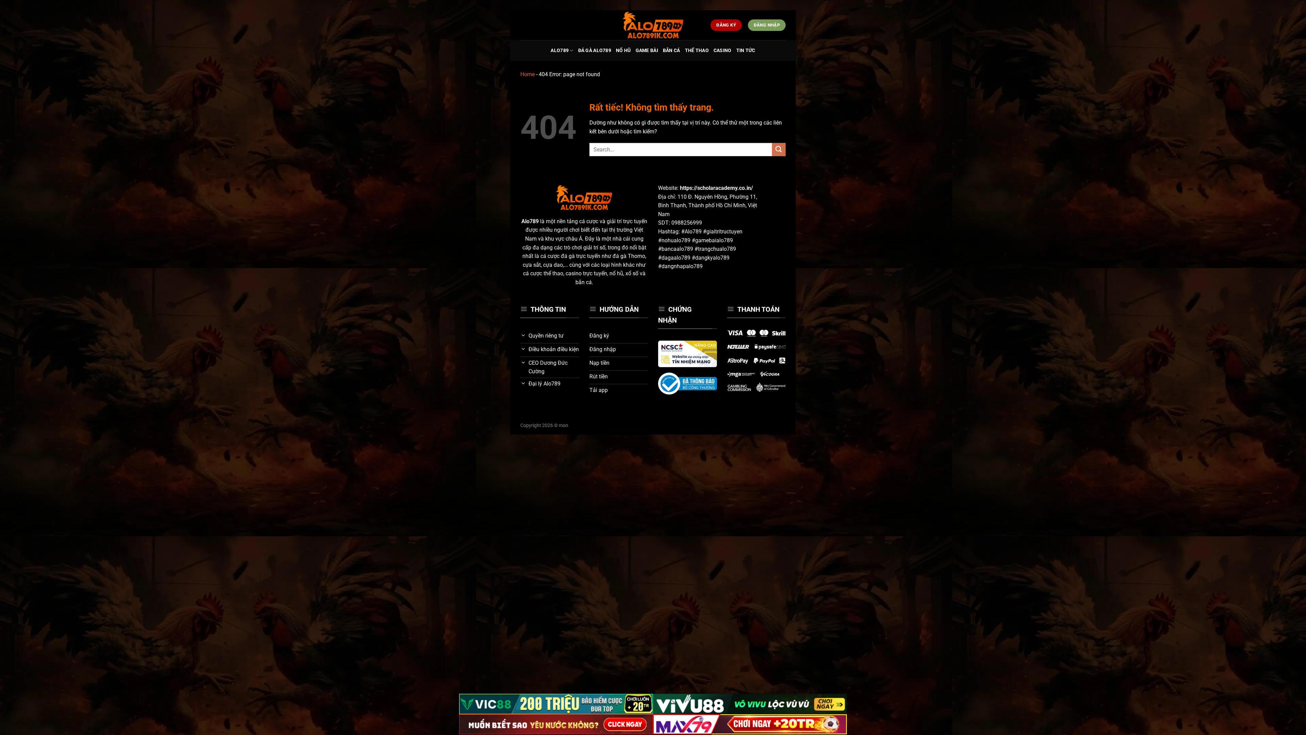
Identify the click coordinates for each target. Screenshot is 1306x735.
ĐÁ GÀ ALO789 (594, 50)
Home (527, 74)
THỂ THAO (697, 50)
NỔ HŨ (623, 50)
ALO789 (560, 50)
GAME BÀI (647, 50)
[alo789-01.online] (653, 25)
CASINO (723, 50)
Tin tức (745, 50)
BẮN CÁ (671, 50)
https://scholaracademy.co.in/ (716, 188)
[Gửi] (779, 149)
